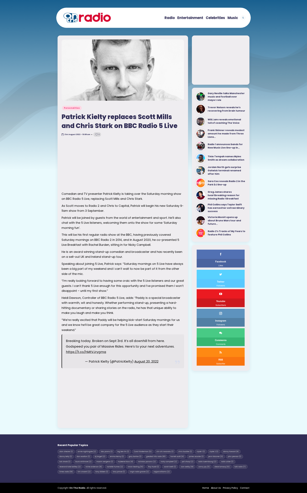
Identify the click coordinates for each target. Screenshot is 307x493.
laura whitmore (83, 461)
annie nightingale (87, 451)
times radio (66, 471)
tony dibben (101, 471)
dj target (100, 456)
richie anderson (94, 467)
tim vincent (84, 471)
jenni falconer (215, 456)
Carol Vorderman (143, 451)
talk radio (240, 467)
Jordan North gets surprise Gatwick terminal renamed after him (224, 170)
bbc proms (107, 451)
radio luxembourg (207, 461)
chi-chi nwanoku (165, 451)
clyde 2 (214, 451)
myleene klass (125, 461)
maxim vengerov (104, 461)
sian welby (187, 467)
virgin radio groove (139, 471)
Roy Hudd (153, 467)
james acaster (196, 456)
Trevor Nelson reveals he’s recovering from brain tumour (226, 109)
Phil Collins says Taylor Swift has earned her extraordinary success (226, 208)
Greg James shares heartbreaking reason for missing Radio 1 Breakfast (224, 195)
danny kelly (65, 456)
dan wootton (83, 456)
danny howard (231, 451)
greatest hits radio (155, 456)
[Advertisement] (123, 164)
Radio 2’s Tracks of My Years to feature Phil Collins (226, 233)
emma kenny (117, 456)
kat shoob (64, 461)
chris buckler (185, 451)
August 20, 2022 (146, 361)
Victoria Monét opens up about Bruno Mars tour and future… (224, 220)
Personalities (72, 108)
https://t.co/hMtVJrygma (86, 352)
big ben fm (123, 451)
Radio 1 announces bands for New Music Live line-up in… (225, 146)
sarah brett (170, 467)
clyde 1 (201, 451)
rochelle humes (115, 467)
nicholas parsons (147, 461)
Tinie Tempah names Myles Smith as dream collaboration (226, 158)
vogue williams (162, 471)
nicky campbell (169, 461)
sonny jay (204, 467)
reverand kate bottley (70, 467)
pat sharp (187, 461)
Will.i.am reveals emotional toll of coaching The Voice (224, 121)
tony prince (119, 471)
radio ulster (227, 461)
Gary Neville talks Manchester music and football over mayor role (226, 97)
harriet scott (177, 456)
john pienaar (234, 456)
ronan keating (135, 467)
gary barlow (135, 456)
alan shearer (66, 451)
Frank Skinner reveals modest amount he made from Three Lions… (226, 134)
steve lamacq (222, 467)
